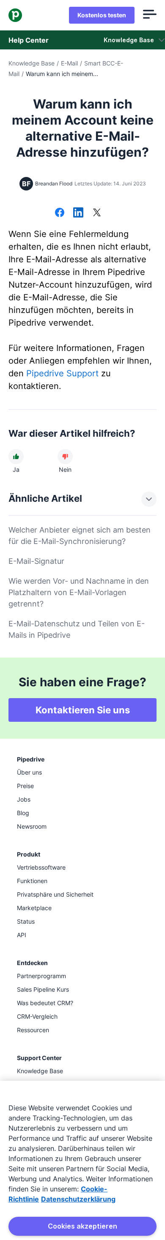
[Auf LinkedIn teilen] (78, 213)
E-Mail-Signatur (36, 561)
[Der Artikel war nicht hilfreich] (65, 456)
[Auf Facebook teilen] (60, 213)
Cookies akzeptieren (82, 1226)
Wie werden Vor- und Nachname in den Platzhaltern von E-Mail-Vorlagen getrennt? (78, 592)
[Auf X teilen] (97, 213)
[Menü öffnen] (150, 15)
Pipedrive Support (62, 373)
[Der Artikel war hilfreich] (16, 456)
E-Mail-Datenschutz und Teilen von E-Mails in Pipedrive (76, 629)
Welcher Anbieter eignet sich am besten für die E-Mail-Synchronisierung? (79, 535)
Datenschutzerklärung (78, 1199)
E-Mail (69, 63)
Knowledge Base (31, 63)
